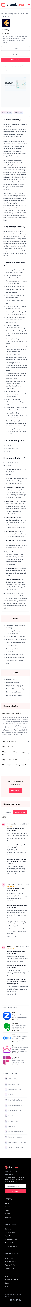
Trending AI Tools (10, 1265)
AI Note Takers (24, 14)
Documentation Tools (15, 1110)
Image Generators (10, 1232)
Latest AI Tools (9, 1268)
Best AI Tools (9, 1258)
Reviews (10, 66)
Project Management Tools (17, 1142)
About (7, 1203)
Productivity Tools (11, 14)
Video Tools (9, 1236)
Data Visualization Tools (16, 1105)
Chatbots (8, 1229)
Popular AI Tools (10, 1261)
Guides (7, 1283)
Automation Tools (14, 1084)
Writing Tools (9, 1243)
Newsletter (8, 1217)
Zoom (14, 1012)
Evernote (15, 1023)
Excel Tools (12, 1116)
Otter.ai (14, 1035)
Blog (6, 1286)
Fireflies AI (15, 1057)
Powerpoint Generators (15, 1132)
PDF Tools (11, 1126)
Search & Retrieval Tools (16, 1147)
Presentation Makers (15, 1137)
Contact (7, 1207)
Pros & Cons (17, 66)
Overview (4, 66)
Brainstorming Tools (14, 1089)
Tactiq (14, 1046)
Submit (7, 1276)
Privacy (7, 1214)
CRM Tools (12, 1095)
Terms (7, 1210)
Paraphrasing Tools (11, 1239)
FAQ (23, 66)
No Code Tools (13, 1121)
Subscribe (15, 1191)
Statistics (4, 70)
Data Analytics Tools (15, 1100)
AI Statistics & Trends (11, 1279)
